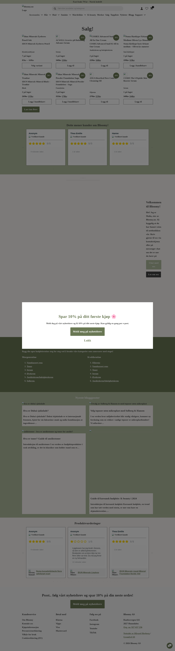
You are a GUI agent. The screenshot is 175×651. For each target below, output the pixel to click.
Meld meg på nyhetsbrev (87, 331)
